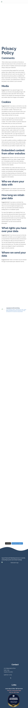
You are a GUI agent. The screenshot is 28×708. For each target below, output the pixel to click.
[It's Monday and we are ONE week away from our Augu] (14, 337)
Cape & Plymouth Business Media (13, 702)
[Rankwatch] (14, 611)
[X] (10, 678)
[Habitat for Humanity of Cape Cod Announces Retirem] (14, 444)
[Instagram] (5, 678)
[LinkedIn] (8, 678)
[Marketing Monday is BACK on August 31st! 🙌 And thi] (14, 415)
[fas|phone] (3, 674)
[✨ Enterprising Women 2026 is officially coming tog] (14, 525)
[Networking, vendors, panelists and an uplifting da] (14, 394)
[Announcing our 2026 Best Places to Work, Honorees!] (14, 465)
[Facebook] (3, 678)
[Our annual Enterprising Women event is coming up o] (14, 356)
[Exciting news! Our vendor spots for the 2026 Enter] (14, 322)
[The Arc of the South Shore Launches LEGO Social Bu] (14, 489)
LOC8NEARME (14, 698)
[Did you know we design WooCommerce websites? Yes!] (14, 377)
